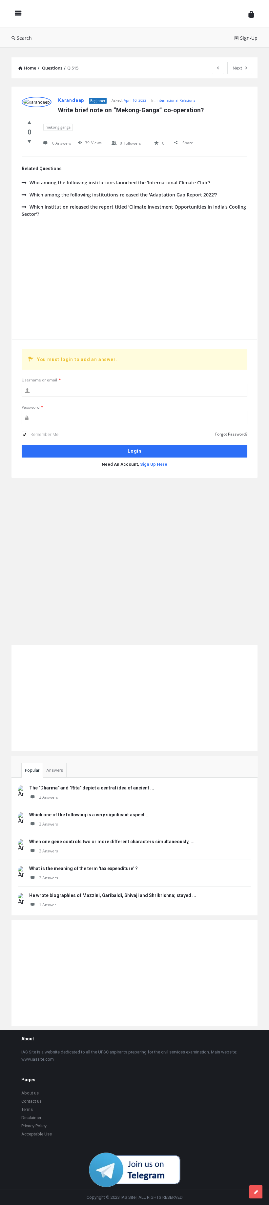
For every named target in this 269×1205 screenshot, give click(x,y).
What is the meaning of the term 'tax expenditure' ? (83, 868)
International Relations (175, 100)
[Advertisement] (134, 283)
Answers (54, 770)
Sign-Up (249, 38)
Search (24, 38)
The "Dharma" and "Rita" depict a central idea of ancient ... (91, 787)
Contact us (31, 1101)
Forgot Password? (231, 434)
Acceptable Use (36, 1134)
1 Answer (47, 905)
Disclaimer (31, 1117)
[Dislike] (29, 141)
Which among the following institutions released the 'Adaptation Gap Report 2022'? (123, 195)
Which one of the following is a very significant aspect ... (89, 814)
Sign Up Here (153, 464)
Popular (32, 770)
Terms (27, 1109)
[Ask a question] (255, 1191)
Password (32, 407)
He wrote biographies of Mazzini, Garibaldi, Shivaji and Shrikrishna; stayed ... (112, 895)
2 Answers (48, 797)
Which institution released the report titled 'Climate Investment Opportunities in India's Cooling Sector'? (134, 210)
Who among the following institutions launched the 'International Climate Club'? (120, 182)
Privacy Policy (34, 1125)
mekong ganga (58, 127)
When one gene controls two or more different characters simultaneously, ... (112, 841)
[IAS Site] (136, 14)
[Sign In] (251, 14)
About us (30, 1093)
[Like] (29, 122)
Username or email (41, 380)
